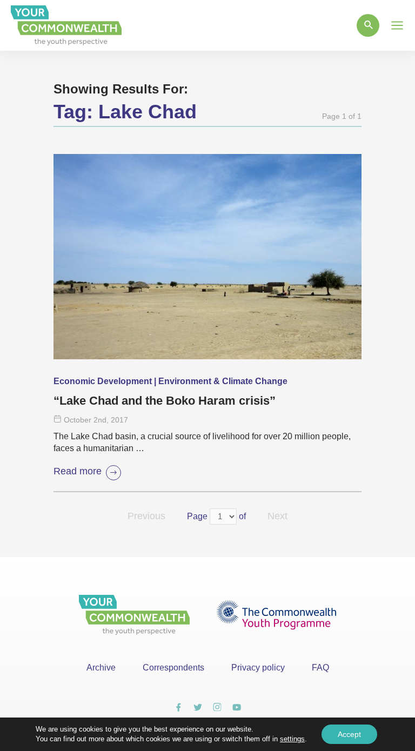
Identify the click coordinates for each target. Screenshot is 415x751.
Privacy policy (258, 667)
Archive (101, 667)
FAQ (320, 667)
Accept (349, 734)
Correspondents (173, 667)
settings (292, 739)
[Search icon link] (368, 25)
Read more (77, 471)
